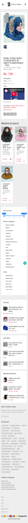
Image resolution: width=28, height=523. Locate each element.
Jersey (15, 438)
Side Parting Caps (6, 461)
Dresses (8, 236)
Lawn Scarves (22, 441)
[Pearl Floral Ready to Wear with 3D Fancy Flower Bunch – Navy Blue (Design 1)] (5, 52)
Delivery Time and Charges (7, 485)
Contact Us (4, 512)
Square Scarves (6, 464)
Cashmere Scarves (15, 425)
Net (15, 446)
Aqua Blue (8, 284)
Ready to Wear (8, 69)
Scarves (8, 258)
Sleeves (23, 461)
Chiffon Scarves (6, 428)
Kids (18, 152)
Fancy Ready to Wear (15, 68)
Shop (2, 500)
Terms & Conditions (6, 483)
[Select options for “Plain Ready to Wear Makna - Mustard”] (10, 201)
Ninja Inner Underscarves (8, 448)
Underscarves (10, 267)
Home (2, 497)
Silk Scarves (16, 461)
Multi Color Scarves (7, 446)
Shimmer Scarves (16, 459)
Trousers (8, 264)
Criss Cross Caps (15, 430)
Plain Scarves (5, 454)
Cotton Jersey (20, 151)
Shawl (7, 261)
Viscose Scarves (6, 472)
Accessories (9, 230)
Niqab (8, 152)
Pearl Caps (16, 451)
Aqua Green (9, 287)
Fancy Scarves (18, 433)
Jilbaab (8, 244)
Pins (22, 451)
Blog (2, 503)
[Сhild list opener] (10, 227)
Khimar (3, 441)
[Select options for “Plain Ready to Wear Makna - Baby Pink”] (24, 161)
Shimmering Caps (6, 459)
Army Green (9, 289)
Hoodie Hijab (9, 239)
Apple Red (9, 281)
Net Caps (20, 446)
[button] (10, 159)
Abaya (7, 228)
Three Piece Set (16, 464)
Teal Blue (9, 109)
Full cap (4, 436)
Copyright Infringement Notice (8, 489)
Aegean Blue (9, 275)
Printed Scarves (15, 454)
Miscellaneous (10, 225)
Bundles (8, 233)
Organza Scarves (6, 451)
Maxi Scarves (5, 443)
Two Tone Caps (5, 469)
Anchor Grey (9, 278)
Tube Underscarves (19, 467)
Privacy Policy (4, 481)
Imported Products (11, 242)
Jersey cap (21, 438)
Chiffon (6, 68)
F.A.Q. (2, 506)
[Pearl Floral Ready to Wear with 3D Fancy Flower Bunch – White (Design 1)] (8, 52)
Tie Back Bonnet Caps (7, 467)
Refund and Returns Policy (8, 487)
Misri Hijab (9, 250)
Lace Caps (13, 441)
